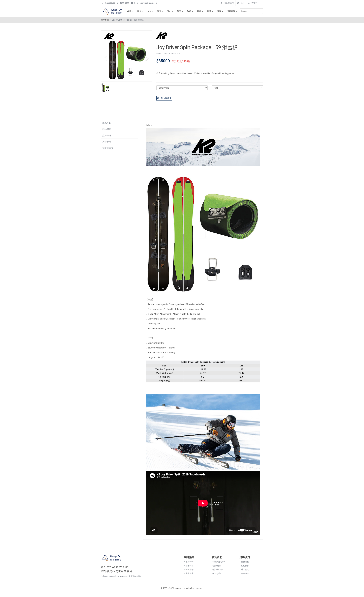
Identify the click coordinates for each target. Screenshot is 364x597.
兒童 (159, 11)
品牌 (129, 11)
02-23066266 (110, 3)
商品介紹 (106, 123)
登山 (169, 11)
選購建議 (190, 573)
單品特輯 (190, 562)
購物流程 (245, 562)
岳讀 (209, 11)
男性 (139, 11)
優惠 (219, 11)
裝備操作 (190, 565)
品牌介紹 (106, 135)
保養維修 (190, 569)
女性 (149, 11)
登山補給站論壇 (135, 576)
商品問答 (106, 129)
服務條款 (217, 565)
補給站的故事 (219, 562)
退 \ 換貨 (245, 569)
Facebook (115, 576)
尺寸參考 (106, 142)
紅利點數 (245, 565)
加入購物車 (166, 98)
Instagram (124, 576)
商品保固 (245, 573)
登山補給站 (229, 3)
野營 (199, 11)
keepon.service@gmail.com (145, 3)
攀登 (179, 11)
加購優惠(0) (107, 148)
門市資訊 (217, 573)
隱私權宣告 (218, 569)
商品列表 (105, 20)
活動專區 (231, 11)
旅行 (189, 11)
